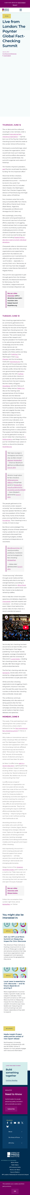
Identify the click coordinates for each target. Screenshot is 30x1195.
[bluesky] (7, 1127)
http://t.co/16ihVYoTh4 (14, 487)
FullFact (21, 374)
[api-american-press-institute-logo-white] (13, 1153)
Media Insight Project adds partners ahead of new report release (13, 1036)
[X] (22, 1123)
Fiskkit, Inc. (21, 388)
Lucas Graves (15, 659)
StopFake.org (7, 446)
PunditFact (6, 520)
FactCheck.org (15, 361)
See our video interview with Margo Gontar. (12, 890)
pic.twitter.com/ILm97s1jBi (16, 490)
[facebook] (7, 1123)
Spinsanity (6, 673)
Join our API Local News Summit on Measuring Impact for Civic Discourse (15, 939)
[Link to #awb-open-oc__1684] (20, 10)
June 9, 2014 (11, 467)
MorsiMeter (6, 386)
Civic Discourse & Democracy (9, 53)
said (3, 169)
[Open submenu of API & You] (22, 1143)
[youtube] (15, 1123)
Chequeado (6, 601)
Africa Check (22, 585)
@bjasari (10, 460)
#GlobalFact (11, 560)
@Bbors (10, 482)
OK (15, 1191)
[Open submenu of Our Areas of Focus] (22, 1137)
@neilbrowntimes (13, 548)
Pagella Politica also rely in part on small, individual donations (14, 240)
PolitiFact (14, 354)
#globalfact (18, 460)
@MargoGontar (12, 480)
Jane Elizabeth (7, 55)
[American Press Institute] (5, 8)
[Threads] (11, 1123)
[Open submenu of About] (22, 1131)
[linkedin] (19, 1123)
